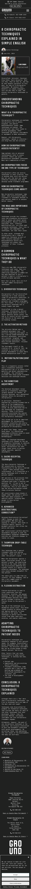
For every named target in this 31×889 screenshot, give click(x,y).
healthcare (5, 433)
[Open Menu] (27, 10)
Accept (15, 875)
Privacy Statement (20, 887)
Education (8, 764)
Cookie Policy (8, 887)
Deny (15, 879)
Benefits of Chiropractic (14, 760)
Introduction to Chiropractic (15, 766)
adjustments (12, 130)
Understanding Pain (12, 771)
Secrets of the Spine (12, 769)
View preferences (15, 883)
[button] (28, 857)
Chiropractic (9, 762)
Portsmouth (8, 767)
